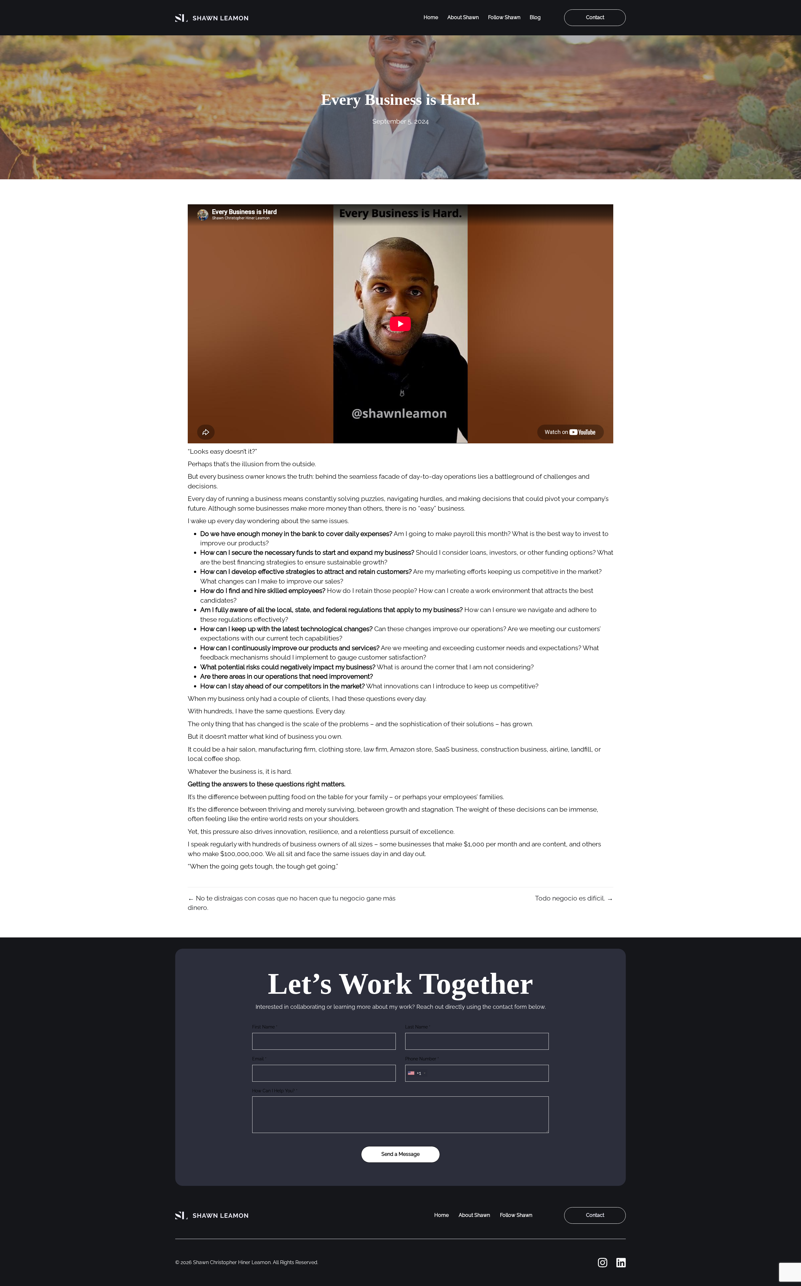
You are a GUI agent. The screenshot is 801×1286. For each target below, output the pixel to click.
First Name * (265, 1026)
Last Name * (418, 1026)
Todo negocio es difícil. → (574, 898)
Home (431, 17)
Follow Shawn (504, 17)
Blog (535, 17)
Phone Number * (422, 1058)
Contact (595, 17)
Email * (259, 1058)
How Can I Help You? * (275, 1090)
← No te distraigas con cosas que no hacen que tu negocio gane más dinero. (291, 902)
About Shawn (463, 17)
